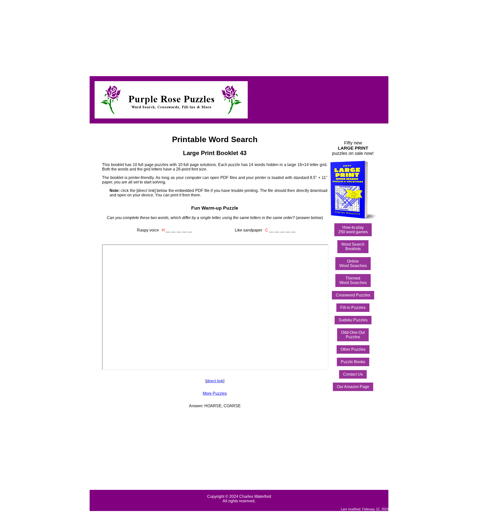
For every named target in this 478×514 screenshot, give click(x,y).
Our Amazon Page (353, 387)
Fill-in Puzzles (352, 307)
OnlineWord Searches (353, 263)
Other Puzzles (353, 349)
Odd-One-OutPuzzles (353, 334)
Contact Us (353, 374)
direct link (214, 381)
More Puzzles (215, 393)
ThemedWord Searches (353, 280)
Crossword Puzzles (353, 295)
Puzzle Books (353, 362)
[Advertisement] (151, 37)
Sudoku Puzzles (353, 320)
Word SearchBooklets (352, 246)
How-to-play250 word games (353, 229)
